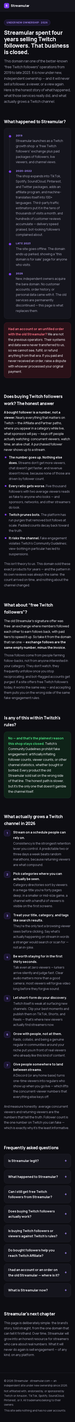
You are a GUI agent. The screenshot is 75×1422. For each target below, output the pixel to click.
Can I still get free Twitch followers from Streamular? (30, 1194)
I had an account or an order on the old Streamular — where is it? (33, 1272)
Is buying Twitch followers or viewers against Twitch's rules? (32, 1233)
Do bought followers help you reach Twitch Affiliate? (31, 1253)
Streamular (17, 5)
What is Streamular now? (28, 1290)
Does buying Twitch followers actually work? (31, 1214)
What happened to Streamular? (33, 1176)
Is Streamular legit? (23, 1161)
